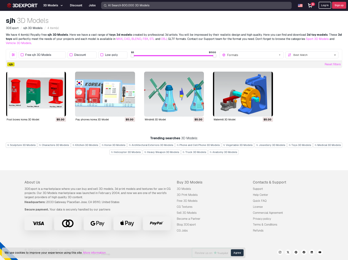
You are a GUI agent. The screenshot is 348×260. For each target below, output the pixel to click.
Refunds (258, 230)
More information (94, 253)
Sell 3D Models (187, 213)
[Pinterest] (296, 252)
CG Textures (184, 207)
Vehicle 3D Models (18, 43)
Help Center (260, 195)
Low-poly (111, 54)
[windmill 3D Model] (174, 94)
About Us (32, 182)
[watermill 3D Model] (243, 94)
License (258, 207)
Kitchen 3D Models (86, 145)
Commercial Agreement (268, 213)
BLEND (136, 39)
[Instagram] (280, 252)
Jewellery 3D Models (271, 145)
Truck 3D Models (195, 152)
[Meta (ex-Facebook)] (304, 252)
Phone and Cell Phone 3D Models (199, 145)
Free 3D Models (187, 201)
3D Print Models (187, 195)
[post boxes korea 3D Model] (36, 94)
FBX (145, 39)
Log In (325, 5)
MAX (119, 39)
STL (152, 39)
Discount (80, 54)
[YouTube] (320, 252)
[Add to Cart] (53, 111)
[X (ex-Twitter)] (288, 252)
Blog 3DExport (186, 224)
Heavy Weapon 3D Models (162, 152)
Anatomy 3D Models (224, 152)
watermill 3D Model (224, 119)
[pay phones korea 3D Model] (105, 94)
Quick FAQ (260, 201)
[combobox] (254, 55)
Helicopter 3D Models (127, 152)
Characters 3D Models (55, 145)
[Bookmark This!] (60, 111)
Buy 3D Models (189, 182)
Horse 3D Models (114, 145)
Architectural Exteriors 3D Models (152, 145)
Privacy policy (262, 219)
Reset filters (333, 64)
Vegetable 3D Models (239, 145)
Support (258, 189)
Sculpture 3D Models (22, 145)
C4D (127, 39)
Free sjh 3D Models (38, 54)
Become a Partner (188, 219)
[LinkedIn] (312, 252)
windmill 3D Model (155, 119)
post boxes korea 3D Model (23, 119)
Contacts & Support (269, 182)
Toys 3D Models (301, 145)
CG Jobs (182, 230)
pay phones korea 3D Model (92, 119)
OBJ (164, 39)
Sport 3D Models (317, 39)
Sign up (339, 5)
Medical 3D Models (329, 145)
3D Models (184, 189)
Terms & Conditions (265, 224)
